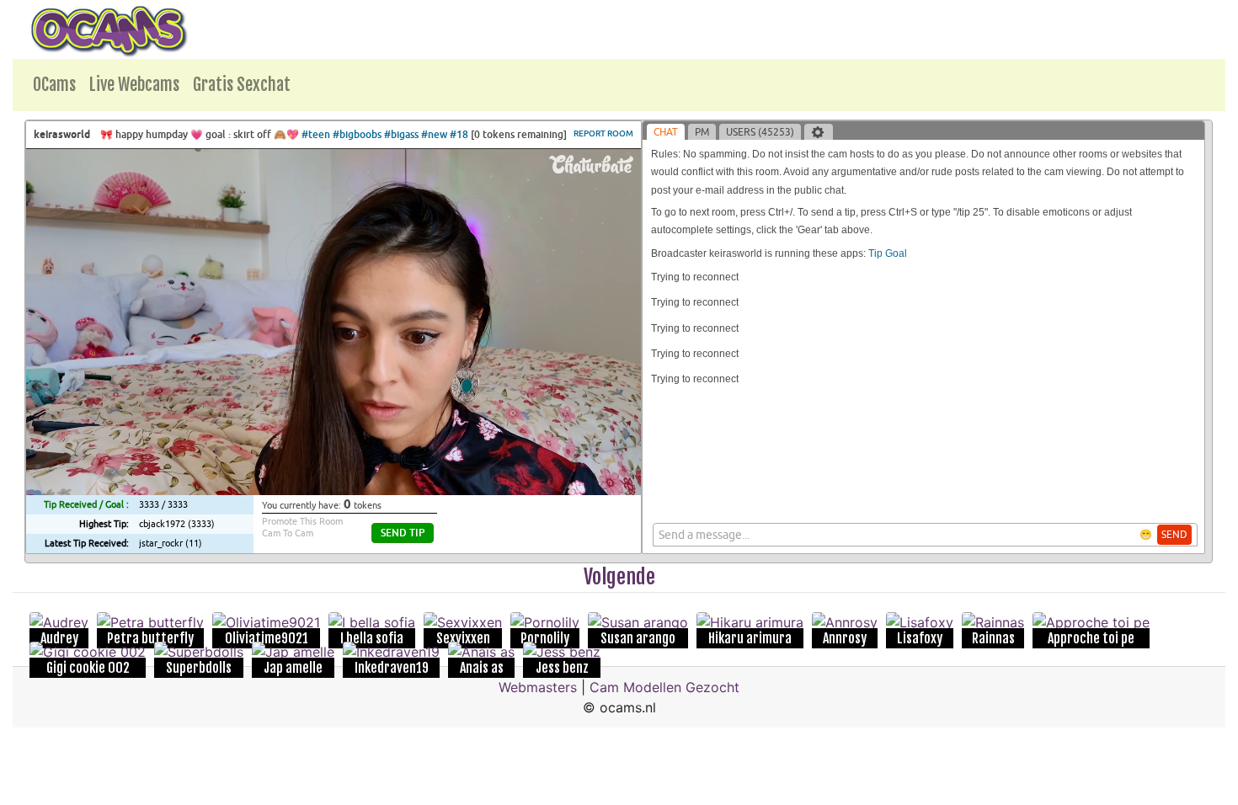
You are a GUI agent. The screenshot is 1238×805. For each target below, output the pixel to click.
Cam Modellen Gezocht (664, 687)
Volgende (619, 576)
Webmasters (538, 687)
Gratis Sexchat (242, 84)
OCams (54, 84)
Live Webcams (134, 84)
